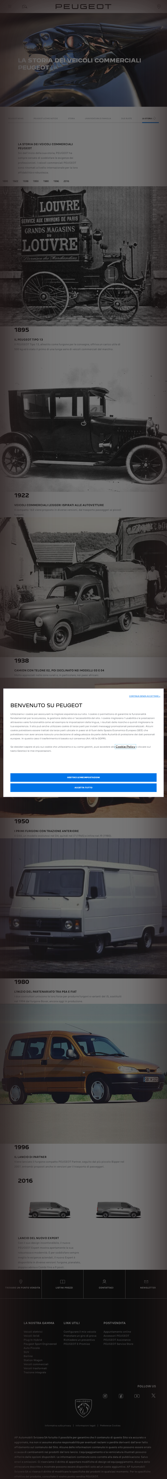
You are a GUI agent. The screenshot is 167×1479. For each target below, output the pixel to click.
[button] (144, 696)
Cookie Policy (125, 746)
